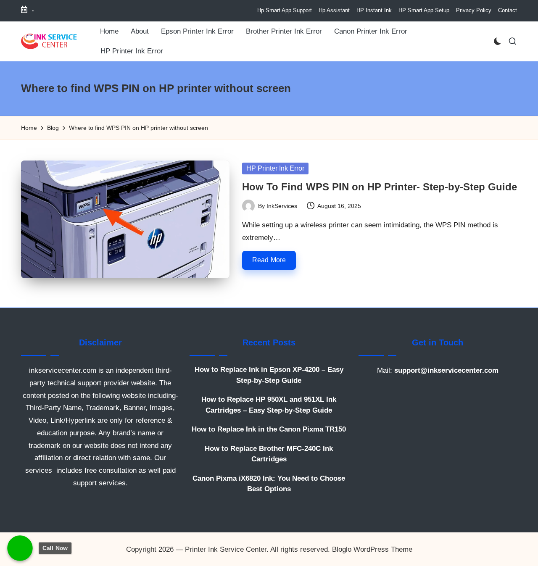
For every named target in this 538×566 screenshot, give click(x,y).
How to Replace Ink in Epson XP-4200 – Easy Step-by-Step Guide (269, 375)
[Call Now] (20, 548)
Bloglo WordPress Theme (372, 549)
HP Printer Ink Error (275, 168)
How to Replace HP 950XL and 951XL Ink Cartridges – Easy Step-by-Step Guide (268, 404)
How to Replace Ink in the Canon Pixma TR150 (269, 429)
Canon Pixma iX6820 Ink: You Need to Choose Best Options (269, 483)
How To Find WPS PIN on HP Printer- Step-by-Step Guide (379, 186)
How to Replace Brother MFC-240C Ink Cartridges (269, 454)
